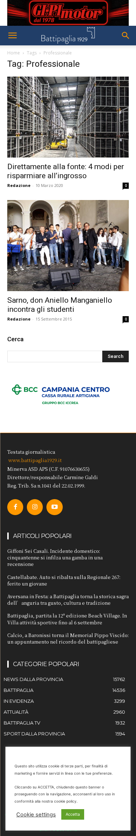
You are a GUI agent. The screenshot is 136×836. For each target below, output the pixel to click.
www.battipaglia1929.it (35, 460)
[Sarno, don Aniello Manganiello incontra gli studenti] (68, 245)
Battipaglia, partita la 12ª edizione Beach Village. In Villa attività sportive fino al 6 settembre (67, 618)
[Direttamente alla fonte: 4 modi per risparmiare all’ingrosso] (68, 117)
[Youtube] (54, 507)
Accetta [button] (73, 814)
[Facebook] (15, 507)
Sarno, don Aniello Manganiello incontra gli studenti (59, 305)
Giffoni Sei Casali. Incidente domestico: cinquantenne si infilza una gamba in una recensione (55, 557)
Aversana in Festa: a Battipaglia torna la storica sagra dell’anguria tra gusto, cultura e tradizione (68, 599)
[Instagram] (35, 507)
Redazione (18, 185)
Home (13, 53)
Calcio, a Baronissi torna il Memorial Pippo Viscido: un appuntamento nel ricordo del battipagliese (68, 638)
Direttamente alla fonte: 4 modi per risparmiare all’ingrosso (65, 171)
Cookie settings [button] (36, 814)
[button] (12, 35)
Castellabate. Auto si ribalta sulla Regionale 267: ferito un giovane (63, 580)
